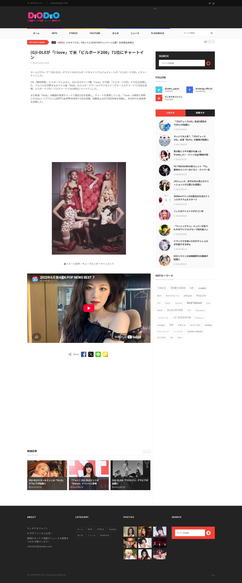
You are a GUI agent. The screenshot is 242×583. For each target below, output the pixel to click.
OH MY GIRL (195, 325)
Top (213, 574)
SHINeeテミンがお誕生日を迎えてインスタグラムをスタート (192, 198)
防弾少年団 (178, 288)
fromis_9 (199, 317)
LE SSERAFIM (182, 317)
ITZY (189, 310)
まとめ (115, 33)
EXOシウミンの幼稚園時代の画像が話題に (191, 257)
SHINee (208, 325)
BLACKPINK (175, 310)
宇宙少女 (182, 325)
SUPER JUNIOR (194, 331)
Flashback (157, 33)
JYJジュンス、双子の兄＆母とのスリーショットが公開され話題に (191, 183)
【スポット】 (163, 317)
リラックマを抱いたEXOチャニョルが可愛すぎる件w (191, 242)
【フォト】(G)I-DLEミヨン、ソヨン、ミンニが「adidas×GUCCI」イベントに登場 (140, 483)
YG (171, 337)
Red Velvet (194, 302)
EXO (208, 303)
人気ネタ (170, 112)
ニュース (135, 33)
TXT (159, 303)
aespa (188, 295)
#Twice (73, 33)
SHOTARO (161, 337)
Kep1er (201, 295)
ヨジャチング (163, 331)
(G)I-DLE (178, 303)
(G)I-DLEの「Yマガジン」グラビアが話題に (99, 482)
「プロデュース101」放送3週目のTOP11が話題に (190, 123)
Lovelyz (161, 325)
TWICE (161, 288)
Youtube (112, 529)
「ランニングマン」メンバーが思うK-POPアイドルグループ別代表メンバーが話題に (191, 229)
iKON (179, 337)
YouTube (95, 33)
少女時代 (202, 288)
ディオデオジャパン (35, 3)
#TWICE (100, 529)
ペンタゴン (178, 331)
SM (171, 324)
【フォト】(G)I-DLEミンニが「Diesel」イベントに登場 (53, 482)
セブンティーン (172, 295)
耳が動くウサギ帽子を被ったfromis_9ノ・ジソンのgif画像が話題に (191, 154)
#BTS (54, 33)
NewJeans (200, 310)
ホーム (36, 33)
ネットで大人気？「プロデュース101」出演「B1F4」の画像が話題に (191, 138)
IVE (192, 288)
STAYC (168, 303)
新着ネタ (200, 112)
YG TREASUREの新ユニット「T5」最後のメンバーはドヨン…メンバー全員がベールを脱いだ (192, 169)
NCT (159, 295)
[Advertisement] (155, 18)
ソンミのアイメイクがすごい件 (188, 211)
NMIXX (160, 310)
